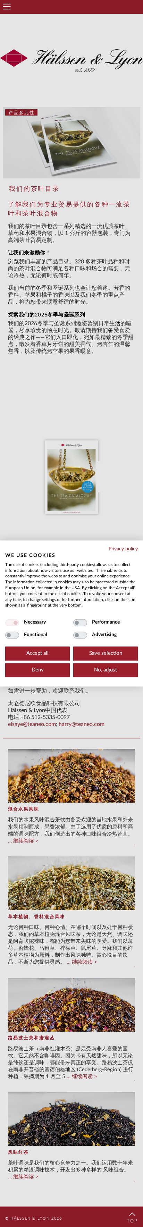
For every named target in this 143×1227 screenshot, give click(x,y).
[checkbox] (12, 622)
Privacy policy (123, 549)
